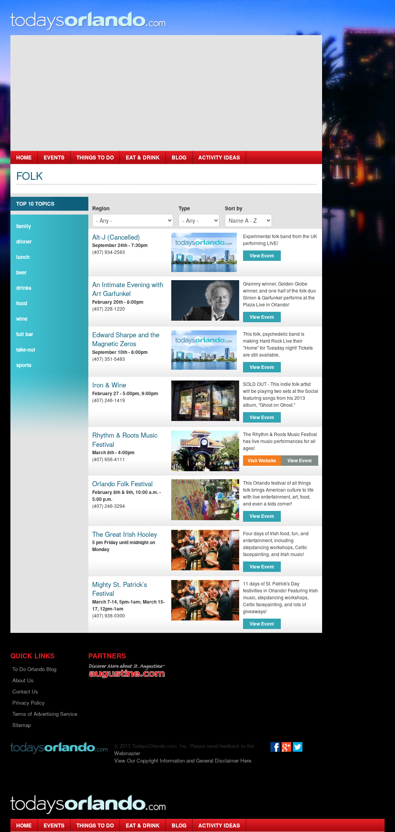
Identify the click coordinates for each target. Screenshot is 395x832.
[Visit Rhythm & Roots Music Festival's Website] (205, 451)
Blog (179, 157)
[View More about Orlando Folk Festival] (205, 499)
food (21, 303)
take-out (25, 349)
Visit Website (262, 460)
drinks (23, 287)
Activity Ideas (219, 157)
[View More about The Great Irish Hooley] (205, 550)
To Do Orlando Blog (34, 669)
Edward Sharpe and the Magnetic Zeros (125, 339)
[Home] (88, 20)
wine (21, 318)
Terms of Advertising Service (44, 713)
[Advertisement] (166, 93)
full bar (24, 334)
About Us (23, 680)
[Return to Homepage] (59, 747)
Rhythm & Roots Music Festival (124, 440)
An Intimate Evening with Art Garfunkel (127, 289)
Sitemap (21, 725)
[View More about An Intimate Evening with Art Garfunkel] (205, 300)
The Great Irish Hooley (124, 534)
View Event (262, 255)
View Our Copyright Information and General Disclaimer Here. (183, 760)
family (23, 226)
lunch (23, 256)
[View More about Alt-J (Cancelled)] (204, 251)
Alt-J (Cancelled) (116, 237)
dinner (24, 241)
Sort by (233, 208)
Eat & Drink (143, 157)
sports (23, 365)
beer (21, 272)
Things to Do (95, 157)
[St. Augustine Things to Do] (126, 670)
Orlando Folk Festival (122, 483)
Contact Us (25, 691)
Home (24, 157)
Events (54, 157)
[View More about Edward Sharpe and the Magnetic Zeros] (204, 349)
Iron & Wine (109, 384)
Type (184, 208)
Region (101, 208)
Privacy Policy (28, 702)
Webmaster (127, 753)
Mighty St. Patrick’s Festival (119, 589)
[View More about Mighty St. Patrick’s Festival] (205, 600)
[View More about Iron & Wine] (205, 400)
